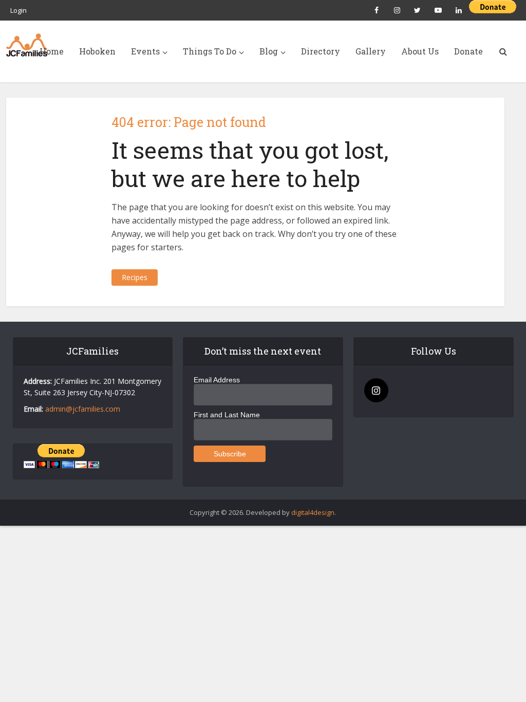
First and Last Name (227, 415)
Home (52, 51)
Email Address (217, 380)
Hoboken (97, 51)
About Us (420, 51)
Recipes (134, 277)
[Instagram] (376, 390)
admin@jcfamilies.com (82, 409)
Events (145, 51)
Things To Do (209, 51)
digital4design (312, 512)
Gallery (370, 51)
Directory (320, 51)
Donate (468, 51)
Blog (268, 51)
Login (18, 10)
